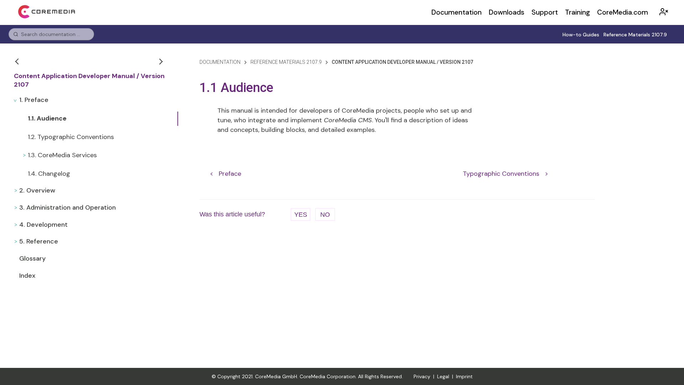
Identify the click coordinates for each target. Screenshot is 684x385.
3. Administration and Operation (67, 207)
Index (27, 275)
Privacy (422, 376)
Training (577, 12)
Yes (300, 214)
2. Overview (37, 190)
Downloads (506, 12)
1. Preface (33, 100)
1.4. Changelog (49, 173)
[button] (18, 61)
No (325, 214)
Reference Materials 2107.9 (635, 34)
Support (545, 12)
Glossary (32, 258)
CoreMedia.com (622, 12)
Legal (443, 376)
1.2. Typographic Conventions (71, 137)
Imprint (464, 376)
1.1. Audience (47, 118)
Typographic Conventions (501, 173)
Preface (230, 173)
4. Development (43, 224)
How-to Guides (581, 34)
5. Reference (38, 241)
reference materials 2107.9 (286, 62)
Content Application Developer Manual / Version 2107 (89, 80)
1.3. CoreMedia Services (62, 155)
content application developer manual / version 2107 (402, 62)
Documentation (456, 12)
